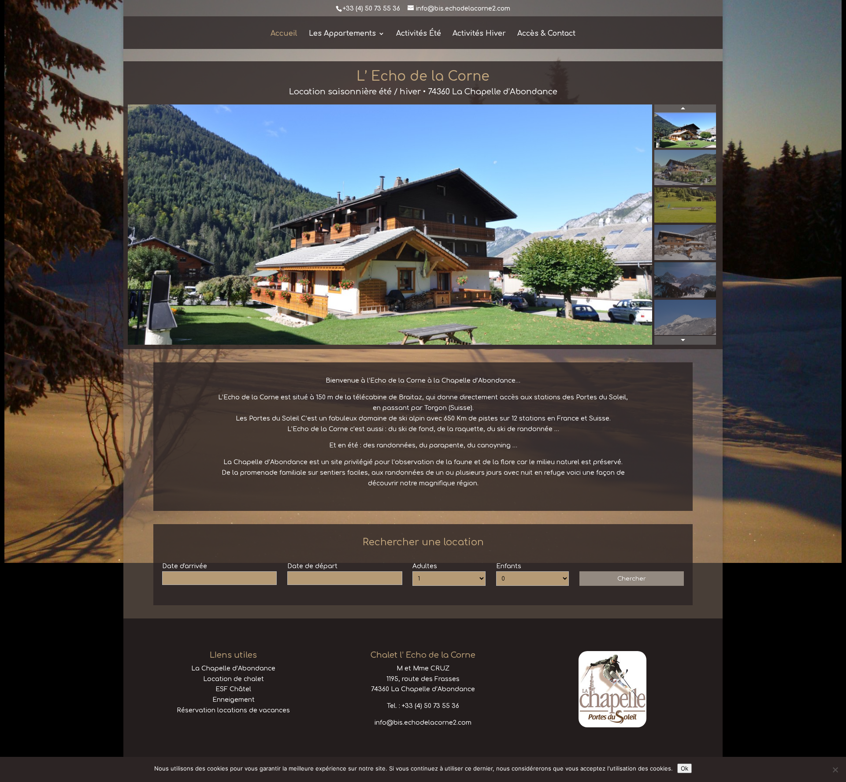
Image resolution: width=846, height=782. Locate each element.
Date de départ (312, 566)
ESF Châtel (233, 689)
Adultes (424, 566)
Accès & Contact (546, 33)
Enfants (508, 566)
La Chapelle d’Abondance (233, 668)
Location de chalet (233, 679)
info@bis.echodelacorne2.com (423, 722)
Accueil (284, 33)
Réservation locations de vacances (233, 710)
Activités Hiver (479, 33)
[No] (835, 769)
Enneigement (233, 699)
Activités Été (418, 33)
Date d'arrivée (184, 566)
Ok (684, 768)
